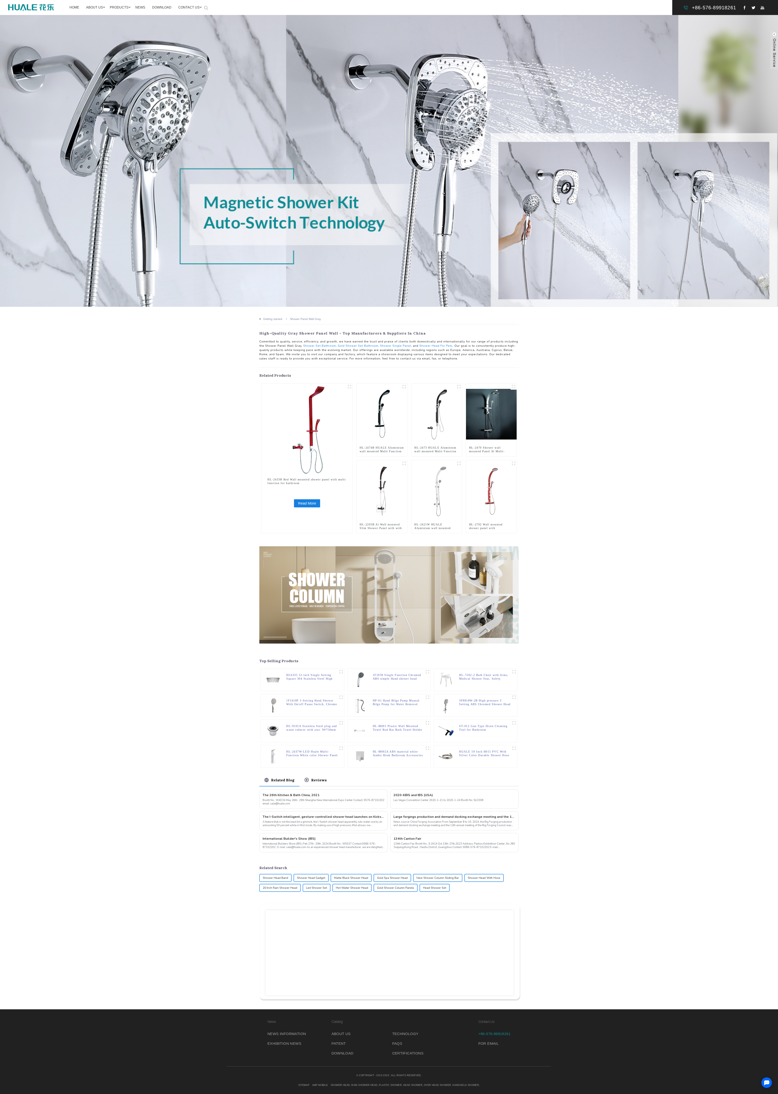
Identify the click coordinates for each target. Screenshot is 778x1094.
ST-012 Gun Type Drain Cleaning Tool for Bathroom (483, 728)
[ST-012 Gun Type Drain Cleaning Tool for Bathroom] (446, 730)
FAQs (397, 1044)
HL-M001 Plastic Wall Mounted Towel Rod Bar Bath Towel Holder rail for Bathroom (398, 728)
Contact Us (189, 7)
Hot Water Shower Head (352, 888)
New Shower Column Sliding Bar (438, 878)
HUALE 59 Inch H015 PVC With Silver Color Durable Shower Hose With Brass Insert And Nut (484, 753)
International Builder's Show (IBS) (289, 838)
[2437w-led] (341, 748)
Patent (338, 1044)
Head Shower (412, 1085)
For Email (488, 1044)
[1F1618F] (341, 697)
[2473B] (459, 387)
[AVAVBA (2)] (514, 697)
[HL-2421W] (459, 463)
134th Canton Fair (407, 838)
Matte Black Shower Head (351, 878)
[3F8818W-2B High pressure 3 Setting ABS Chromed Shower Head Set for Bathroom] (446, 705)
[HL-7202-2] (514, 672)
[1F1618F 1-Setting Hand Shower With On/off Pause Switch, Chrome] (273, 705)
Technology (405, 1034)
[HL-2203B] (404, 463)
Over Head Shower (437, 1085)
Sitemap (303, 1085)
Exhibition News (284, 1044)
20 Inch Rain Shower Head (280, 888)
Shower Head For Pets (436, 346)
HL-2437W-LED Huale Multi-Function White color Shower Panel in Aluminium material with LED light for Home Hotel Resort (312, 753)
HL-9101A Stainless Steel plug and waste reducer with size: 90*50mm (311, 728)
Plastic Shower (390, 1085)
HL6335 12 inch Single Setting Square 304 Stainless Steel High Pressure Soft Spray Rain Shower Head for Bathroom (310, 677)
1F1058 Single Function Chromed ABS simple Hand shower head (397, 677)
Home (74, 7)
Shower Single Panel (395, 346)
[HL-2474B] (404, 387)
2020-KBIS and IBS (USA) (413, 795)
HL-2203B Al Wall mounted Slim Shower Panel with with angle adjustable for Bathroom (381, 528)
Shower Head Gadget (311, 878)
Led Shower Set (316, 888)
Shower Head (340, 1085)
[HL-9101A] (341, 723)
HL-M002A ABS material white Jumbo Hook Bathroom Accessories (398, 753)
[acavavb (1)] (427, 672)
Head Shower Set (434, 888)
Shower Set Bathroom (319, 346)
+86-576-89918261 (714, 7)
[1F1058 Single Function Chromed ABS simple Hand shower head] (360, 679)
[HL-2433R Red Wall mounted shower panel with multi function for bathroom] (307, 429)
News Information (286, 1034)
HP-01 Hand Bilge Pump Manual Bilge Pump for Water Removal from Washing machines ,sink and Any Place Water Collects (397, 702)
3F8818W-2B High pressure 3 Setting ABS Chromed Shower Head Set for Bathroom (485, 702)
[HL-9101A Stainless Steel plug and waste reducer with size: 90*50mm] (273, 730)
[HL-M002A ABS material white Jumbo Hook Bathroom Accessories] (360, 756)
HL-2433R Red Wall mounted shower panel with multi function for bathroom (306, 481)
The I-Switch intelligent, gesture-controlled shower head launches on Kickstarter (324, 817)
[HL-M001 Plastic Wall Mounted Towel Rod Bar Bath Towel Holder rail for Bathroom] (360, 730)
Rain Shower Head (364, 1085)
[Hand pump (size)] (427, 697)
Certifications (408, 1053)
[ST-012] (514, 723)
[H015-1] (514, 748)
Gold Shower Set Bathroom (358, 346)
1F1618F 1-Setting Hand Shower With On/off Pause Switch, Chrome (311, 702)
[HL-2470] (514, 387)
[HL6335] (341, 672)
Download (161, 7)
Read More (307, 503)
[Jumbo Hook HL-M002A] (427, 748)
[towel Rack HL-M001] (427, 723)
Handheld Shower (465, 1085)
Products (119, 7)
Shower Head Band (275, 878)
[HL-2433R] (349, 387)
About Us (94, 7)
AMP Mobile (320, 1085)
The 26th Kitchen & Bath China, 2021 (291, 795)
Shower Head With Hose (484, 878)
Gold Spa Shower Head (392, 878)
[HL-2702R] (514, 463)
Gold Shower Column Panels (395, 888)
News (140, 7)
